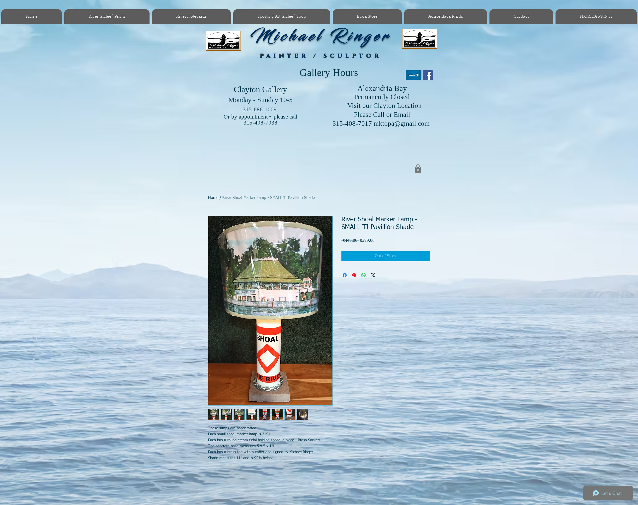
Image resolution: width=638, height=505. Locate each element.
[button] (417, 168)
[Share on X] (373, 275)
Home (213, 198)
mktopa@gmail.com (402, 123)
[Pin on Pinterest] (354, 275)
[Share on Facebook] (345, 275)
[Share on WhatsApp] (364, 275)
